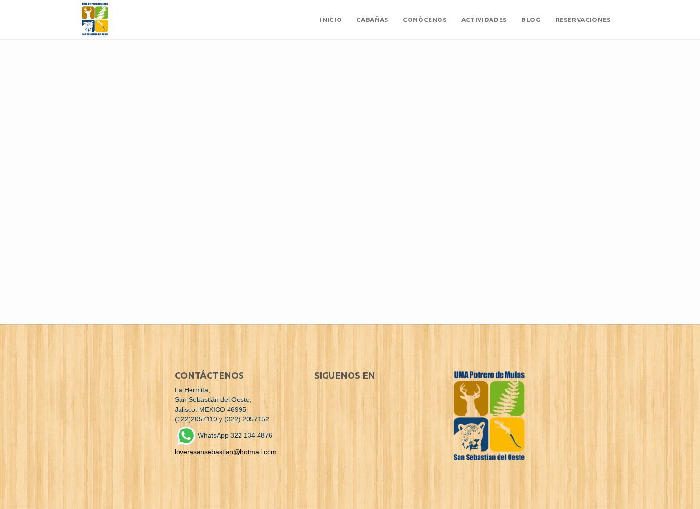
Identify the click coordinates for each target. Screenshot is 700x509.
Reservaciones (583, 19)
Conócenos (425, 19)
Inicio (331, 19)
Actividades (484, 19)
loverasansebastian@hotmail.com (226, 452)
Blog (531, 19)
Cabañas (372, 19)
